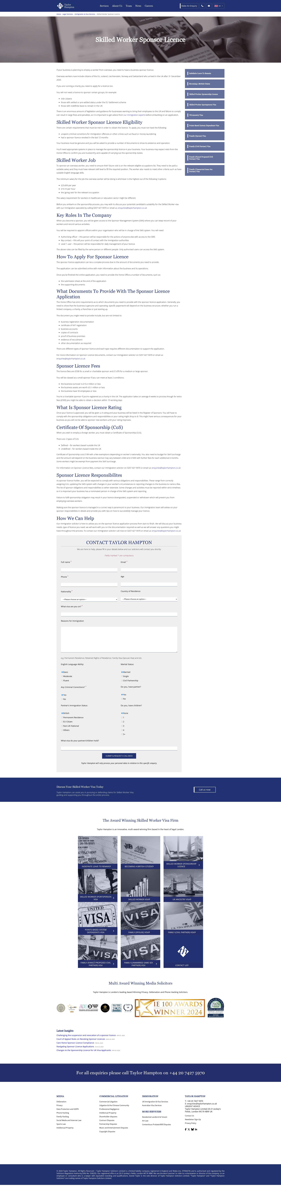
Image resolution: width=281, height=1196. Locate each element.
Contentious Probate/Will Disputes (156, 1124)
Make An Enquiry (189, 6)
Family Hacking (63, 1116)
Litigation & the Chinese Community (114, 1105)
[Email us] (209, 6)
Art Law (145, 1121)
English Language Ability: (72, 664)
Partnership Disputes (108, 1124)
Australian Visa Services (152, 1105)
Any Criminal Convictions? (73, 686)
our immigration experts (134, 115)
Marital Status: (127, 664)
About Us (117, 6)
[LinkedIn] (196, 1129)
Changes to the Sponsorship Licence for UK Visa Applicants (84, 1050)
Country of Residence (130, 591)
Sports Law (61, 1124)
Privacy (59, 1105)
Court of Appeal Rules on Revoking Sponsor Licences (81, 1039)
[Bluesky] (192, 1129)
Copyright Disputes (107, 1131)
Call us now (205, 789)
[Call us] (202, 6)
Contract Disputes (106, 1120)
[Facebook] (185, 1129)
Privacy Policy (190, 1123)
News (138, 6)
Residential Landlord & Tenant (154, 1117)
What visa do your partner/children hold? (80, 740)
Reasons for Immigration (72, 621)
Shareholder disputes (108, 1116)
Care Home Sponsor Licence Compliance (75, 1042)
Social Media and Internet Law (69, 1120)
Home (59, 14)
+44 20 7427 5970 (187, 1072)
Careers (149, 6)
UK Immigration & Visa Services (155, 1101)
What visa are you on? (72, 606)
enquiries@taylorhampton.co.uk (132, 208)
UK (220, 6)
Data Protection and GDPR (68, 1109)
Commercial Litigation (108, 1101)
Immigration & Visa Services (85, 14)
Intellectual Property (65, 1128)
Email (124, 561)
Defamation (61, 1101)
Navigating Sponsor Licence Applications (75, 1046)
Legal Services (68, 14)
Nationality (66, 591)
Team (129, 6)
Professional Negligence (109, 1109)
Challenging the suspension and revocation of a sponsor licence (86, 1035)
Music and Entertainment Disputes (113, 1128)
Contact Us (189, 1115)
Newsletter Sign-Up (193, 1119)
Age (122, 576)
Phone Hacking (63, 1113)
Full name (66, 561)
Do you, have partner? (131, 686)
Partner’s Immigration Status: (74, 705)
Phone (64, 576)
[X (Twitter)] (189, 1129)
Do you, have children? (131, 705)
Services (104, 6)
